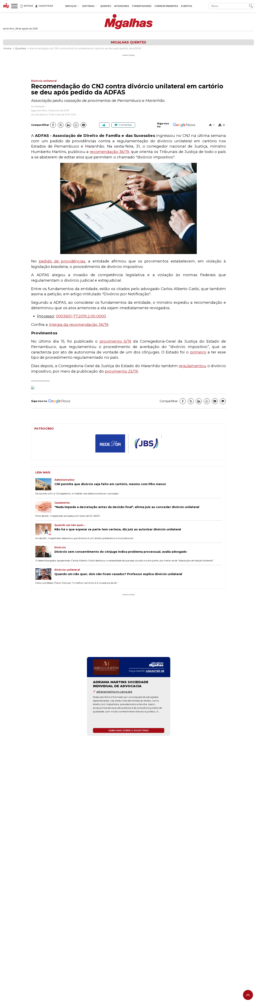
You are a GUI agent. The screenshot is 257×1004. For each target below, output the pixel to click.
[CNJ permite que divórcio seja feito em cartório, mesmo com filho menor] (44, 484)
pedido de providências (62, 261)
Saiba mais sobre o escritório (128, 730)
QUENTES (105, 6)
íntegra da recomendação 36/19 (78, 324)
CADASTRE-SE (155, 670)
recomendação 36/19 (109, 151)
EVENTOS (186, 6)
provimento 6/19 (115, 341)
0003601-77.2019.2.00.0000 (81, 316)
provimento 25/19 (121, 371)
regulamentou (192, 366)
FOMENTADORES (141, 6)
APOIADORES (121, 6)
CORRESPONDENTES (166, 6)
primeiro (198, 352)
